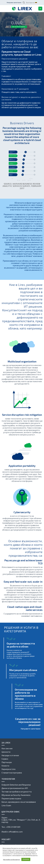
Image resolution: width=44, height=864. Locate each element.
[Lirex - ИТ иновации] (22, 9)
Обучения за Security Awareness (16, 795)
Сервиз (5, 759)
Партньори (7, 762)
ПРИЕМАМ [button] (26, 859)
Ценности (6, 752)
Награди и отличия (10, 755)
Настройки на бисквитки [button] (11, 859)
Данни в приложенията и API (15, 788)
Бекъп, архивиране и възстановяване (19, 802)
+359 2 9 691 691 (13, 827)
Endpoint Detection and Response (16, 785)
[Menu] (40, 8)
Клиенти (5, 766)
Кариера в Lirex (9, 769)
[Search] (24, 2)
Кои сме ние (7, 748)
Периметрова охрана (11, 798)
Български (30, 2)
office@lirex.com (15, 832)
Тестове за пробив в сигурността (17, 791)
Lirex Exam (6, 805)
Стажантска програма (12, 772)
